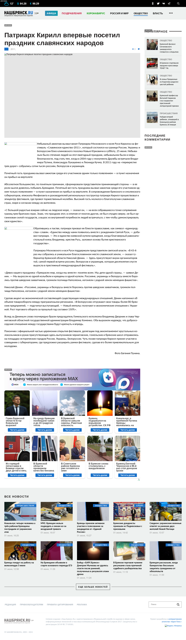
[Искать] (178, 605)
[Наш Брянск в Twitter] (158, 3)
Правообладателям (31, 604)
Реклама (82, 604)
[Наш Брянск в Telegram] (169, 3)
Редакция (10, 604)
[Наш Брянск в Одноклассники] (152, 3)
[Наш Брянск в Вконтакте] (163, 3)
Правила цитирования (60, 604)
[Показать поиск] (178, 3)
